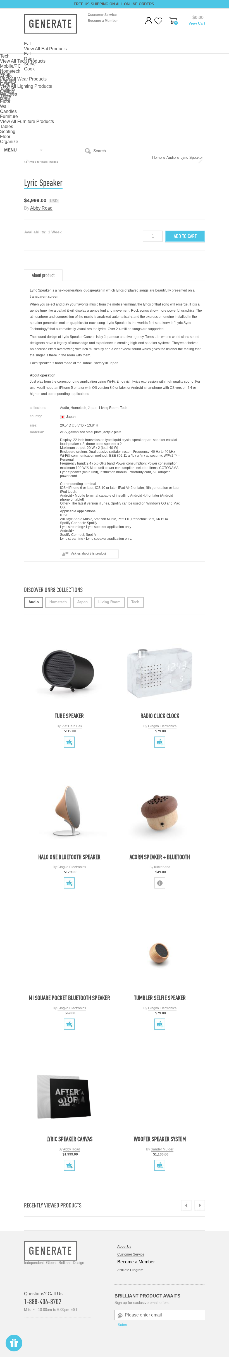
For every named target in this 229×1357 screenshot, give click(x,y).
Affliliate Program (130, 1270)
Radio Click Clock (159, 715)
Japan (92, 408)
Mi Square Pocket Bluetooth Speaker (69, 997)
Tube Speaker (69, 715)
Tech (123, 408)
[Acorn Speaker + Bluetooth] (159, 812)
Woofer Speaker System (160, 1139)
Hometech (78, 408)
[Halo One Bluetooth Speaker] (69, 812)
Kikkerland (162, 867)
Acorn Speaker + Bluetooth (160, 857)
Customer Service (102, 15)
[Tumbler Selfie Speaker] (159, 953)
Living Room (108, 408)
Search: (89, 150)
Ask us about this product (88, 553)
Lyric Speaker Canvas (69, 1139)
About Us (124, 1247)
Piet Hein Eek (71, 726)
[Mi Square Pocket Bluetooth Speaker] (69, 953)
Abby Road (41, 208)
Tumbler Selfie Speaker (160, 997)
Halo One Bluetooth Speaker (69, 857)
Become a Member (103, 21)
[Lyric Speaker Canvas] (69, 1094)
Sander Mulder (162, 1149)
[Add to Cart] (69, 742)
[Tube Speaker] (69, 671)
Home (157, 157)
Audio (171, 157)
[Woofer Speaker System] (159, 1094)
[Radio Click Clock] (159, 671)
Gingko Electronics (162, 726)
